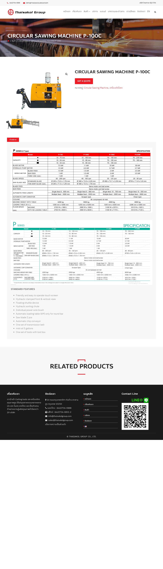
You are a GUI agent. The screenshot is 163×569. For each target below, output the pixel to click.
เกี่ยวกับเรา (89, 404)
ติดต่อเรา (88, 421)
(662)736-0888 (64, 408)
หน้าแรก (88, 399)
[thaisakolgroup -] (27, 11)
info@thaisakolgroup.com (37, 3)
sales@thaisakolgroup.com (60, 420)
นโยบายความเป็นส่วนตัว (55, 424)
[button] (66, 74)
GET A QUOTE (83, 81)
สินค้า (14, 41)
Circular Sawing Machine (96, 87)
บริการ (87, 415)
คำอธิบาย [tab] (13, 140)
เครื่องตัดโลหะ (23, 41)
